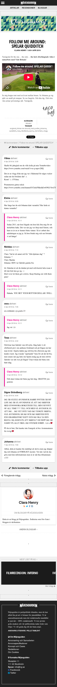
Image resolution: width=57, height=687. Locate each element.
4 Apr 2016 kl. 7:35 (11, 307)
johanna (43, 128)
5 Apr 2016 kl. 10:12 (14, 375)
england (13, 128)
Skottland (24, 131)
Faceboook (15, 669)
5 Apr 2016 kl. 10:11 (14, 220)
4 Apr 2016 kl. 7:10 (11, 250)
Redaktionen (13, 649)
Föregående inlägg (11, 475)
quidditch (12, 131)
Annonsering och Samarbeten (21, 640)
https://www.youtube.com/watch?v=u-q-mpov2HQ (24, 168)
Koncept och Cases (16, 646)
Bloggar (42, 7)
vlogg (45, 131)
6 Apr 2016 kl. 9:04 (11, 395)
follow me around (23, 128)
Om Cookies (13, 652)
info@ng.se (20, 666)
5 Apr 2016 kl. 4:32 (11, 341)
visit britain (39, 131)
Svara (50, 159)
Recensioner (28, 7)
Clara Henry (20, 50)
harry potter (35, 128)
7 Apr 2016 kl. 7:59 (11, 445)
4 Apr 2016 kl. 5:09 (11, 161)
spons (31, 131)
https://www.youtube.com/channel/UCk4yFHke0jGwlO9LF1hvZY (30, 187)
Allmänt (28, 123)
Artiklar (14, 7)
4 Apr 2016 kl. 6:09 (11, 201)
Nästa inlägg (48, 475)
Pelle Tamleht (33, 630)
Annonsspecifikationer (17, 643)
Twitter (13, 672)
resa (18, 131)
